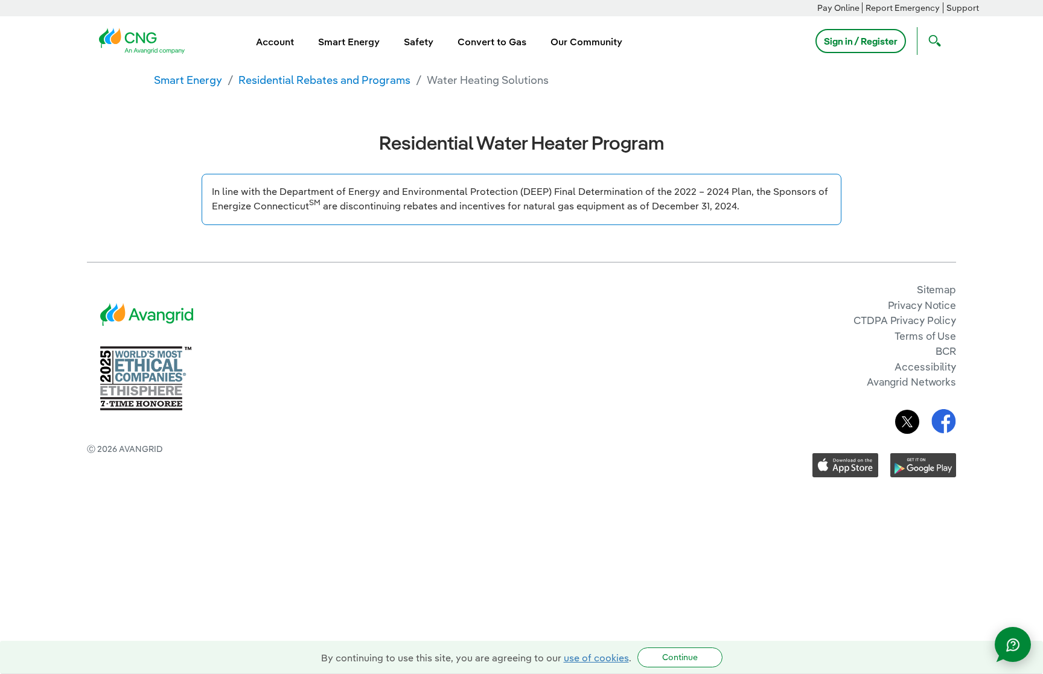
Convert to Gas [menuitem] (492, 42)
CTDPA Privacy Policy (904, 320)
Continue (680, 657)
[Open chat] (1013, 644)
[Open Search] (932, 41)
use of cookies (596, 658)
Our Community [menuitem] (586, 42)
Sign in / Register (861, 41)
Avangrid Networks (911, 381)
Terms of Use (925, 335)
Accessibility (925, 366)
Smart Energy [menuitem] (349, 42)
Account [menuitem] (275, 42)
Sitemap (936, 289)
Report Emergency (903, 7)
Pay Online (838, 7)
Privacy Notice (922, 305)
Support (962, 7)
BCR (946, 351)
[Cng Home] (145, 40)
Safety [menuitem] (418, 42)
